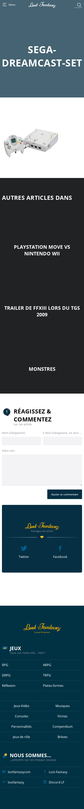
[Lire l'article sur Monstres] (42, 343)
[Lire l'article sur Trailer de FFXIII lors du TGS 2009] (42, 282)
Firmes (63, 716)
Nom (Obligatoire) (13, 433)
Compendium (63, 726)
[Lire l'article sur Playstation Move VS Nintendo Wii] (42, 221)
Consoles (21, 716)
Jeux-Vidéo (21, 706)
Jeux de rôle (21, 737)
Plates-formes (53, 685)
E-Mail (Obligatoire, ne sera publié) (62, 433)
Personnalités (21, 726)
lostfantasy (16, 782)
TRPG (47, 675)
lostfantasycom (19, 772)
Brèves (63, 737)
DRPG (6, 675)
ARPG (47, 665)
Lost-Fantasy (58, 772)
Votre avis (8, 450)
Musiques (62, 706)
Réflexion (8, 685)
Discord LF (56, 782)
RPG (5, 665)
